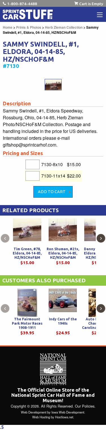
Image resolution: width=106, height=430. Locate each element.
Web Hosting (41, 417)
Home (7, 27)
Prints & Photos (28, 27)
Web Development (33, 412)
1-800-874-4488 (22, 3)
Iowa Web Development (67, 412)
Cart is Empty (91, 3)
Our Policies (84, 406)
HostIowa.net (64, 417)
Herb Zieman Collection (64, 27)
